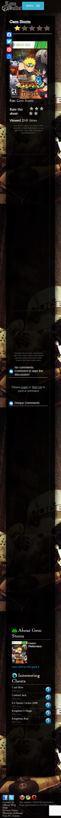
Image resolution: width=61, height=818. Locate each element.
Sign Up (37, 387)
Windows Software (12, 813)
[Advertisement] (35, 144)
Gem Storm (25, 101)
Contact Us (8, 802)
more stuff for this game (24, 666)
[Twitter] (9, 41)
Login (24, 387)
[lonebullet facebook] (5, 799)
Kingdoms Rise (20, 718)
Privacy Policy (10, 810)
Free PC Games (11, 815)
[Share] (9, 56)
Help (5, 807)
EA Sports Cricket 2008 (24, 703)
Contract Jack (19, 695)
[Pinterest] (9, 49)
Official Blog (9, 805)
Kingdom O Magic (22, 710)
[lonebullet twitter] (11, 799)
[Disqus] (28, 449)
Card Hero (17, 687)
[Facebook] (9, 34)
